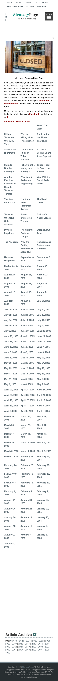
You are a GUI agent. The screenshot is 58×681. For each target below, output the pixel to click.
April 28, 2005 (28, 389)
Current (13, 640)
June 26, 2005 (11, 336)
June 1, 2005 (10, 357)
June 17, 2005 (28, 341)
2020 (7, 643)
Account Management (37, 6)
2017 (27, 643)
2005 (14, 649)
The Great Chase (42, 200)
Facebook (34, 113)
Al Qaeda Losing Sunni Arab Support (44, 153)
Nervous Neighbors (9, 259)
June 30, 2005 (28, 330)
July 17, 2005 (43, 314)
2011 (20, 646)
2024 (28, 640)
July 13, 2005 (27, 320)
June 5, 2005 (27, 352)
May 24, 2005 (43, 362)
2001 (40, 649)
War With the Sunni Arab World (43, 180)
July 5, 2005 (43, 325)
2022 (41, 640)
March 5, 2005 (11, 451)
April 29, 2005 (11, 389)
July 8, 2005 (27, 325)
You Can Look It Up (9, 200)
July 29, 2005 (10, 309)
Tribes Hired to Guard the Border (43, 168)
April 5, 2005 (10, 411)
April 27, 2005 (44, 389)
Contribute (42, 2)
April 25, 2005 (11, 395)
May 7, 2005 (43, 379)
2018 (20, 643)
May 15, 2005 (27, 373)
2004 (20, 649)
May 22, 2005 (27, 368)
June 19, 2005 (11, 341)
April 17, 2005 (28, 400)
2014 (47, 643)
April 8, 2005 (43, 405)
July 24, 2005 (43, 309)
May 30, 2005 (27, 357)
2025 (21, 640)
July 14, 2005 (10, 320)
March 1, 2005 (11, 456)
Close (28, 121)
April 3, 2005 (27, 411)
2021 (47, 640)
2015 (40, 643)
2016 (34, 643)
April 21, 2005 (44, 395)
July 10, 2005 (10, 325)
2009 (34, 646)
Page (25, 16)
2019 (14, 643)
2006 (7, 649)
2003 (27, 649)
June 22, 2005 (28, 336)
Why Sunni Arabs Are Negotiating (27, 180)
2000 (47, 649)
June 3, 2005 (43, 352)
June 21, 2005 (44, 336)
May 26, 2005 (10, 362)
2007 (47, 646)
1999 (7, 652)
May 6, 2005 (10, 384)
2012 (14, 646)
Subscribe (9, 121)
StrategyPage (27, 667)
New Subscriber (15, 6)
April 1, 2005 (43, 411)
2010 (27, 646)
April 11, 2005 (28, 405)
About (19, 2)
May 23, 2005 (10, 368)
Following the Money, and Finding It (28, 168)
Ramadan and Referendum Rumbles (44, 245)
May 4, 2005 (27, 384)
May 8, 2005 (27, 379)
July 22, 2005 (10, 314)
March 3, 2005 (44, 451)
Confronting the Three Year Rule (43, 137)
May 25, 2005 (27, 362)
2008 (40, 646)
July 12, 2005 (43, 320)
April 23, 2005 (28, 395)
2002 (34, 649)
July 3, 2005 (10, 330)
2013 (7, 646)
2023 (34, 640)
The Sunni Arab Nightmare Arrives (26, 204)
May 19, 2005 (43, 368)
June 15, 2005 (44, 341)
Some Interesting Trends (26, 218)
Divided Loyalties (9, 231)
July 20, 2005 (27, 314)
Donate (19, 121)
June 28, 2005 (44, 330)
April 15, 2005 (44, 400)
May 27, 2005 (43, 357)
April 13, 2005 (11, 405)
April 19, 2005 (11, 400)
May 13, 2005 (43, 373)
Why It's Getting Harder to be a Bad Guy (27, 246)
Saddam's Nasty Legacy (44, 216)
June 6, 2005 (10, 352)
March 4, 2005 (28, 451)
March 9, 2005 (28, 442)
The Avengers (11, 241)
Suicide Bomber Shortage (9, 168)
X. (8, 116)
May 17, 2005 (10, 373)
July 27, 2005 (27, 309)
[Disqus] (29, 589)
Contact (29, 2)
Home (9, 2)
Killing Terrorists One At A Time (9, 139)
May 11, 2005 (10, 379)
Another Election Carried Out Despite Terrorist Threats (10, 185)
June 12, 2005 (11, 346)
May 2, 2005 (43, 384)
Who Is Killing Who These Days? (27, 137)
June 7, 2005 (43, 346)
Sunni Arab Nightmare (10, 151)
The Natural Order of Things (27, 233)
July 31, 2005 (43, 300)
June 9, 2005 (27, 346)
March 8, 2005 (44, 442)
